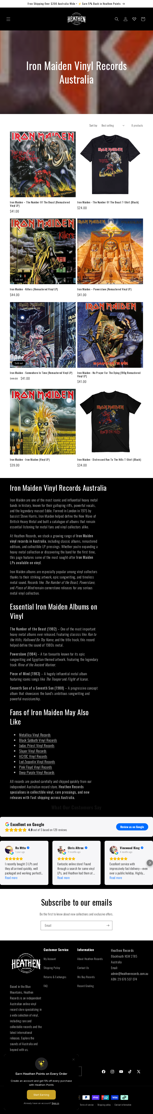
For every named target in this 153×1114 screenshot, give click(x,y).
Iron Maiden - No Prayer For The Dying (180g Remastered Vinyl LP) (108, 374)
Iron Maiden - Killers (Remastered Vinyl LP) (34, 289)
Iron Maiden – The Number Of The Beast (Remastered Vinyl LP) (40, 204)
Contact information (123, 1104)
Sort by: (93, 125)
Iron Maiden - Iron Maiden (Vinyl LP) (30, 459)
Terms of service (87, 1104)
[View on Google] (9, 850)
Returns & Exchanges (55, 977)
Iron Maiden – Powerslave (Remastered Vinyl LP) (104, 289)
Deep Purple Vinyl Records (37, 772)
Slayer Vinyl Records (33, 750)
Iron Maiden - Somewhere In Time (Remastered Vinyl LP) (41, 373)
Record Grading (85, 986)
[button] (8, 19)
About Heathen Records (90, 959)
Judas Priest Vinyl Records (37, 745)
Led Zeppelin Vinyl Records (37, 761)
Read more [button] (11, 877)
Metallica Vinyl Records (35, 734)
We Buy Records (86, 977)
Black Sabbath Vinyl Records (38, 740)
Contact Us (83, 968)
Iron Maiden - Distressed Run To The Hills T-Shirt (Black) (109, 459)
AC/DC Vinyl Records (33, 756)
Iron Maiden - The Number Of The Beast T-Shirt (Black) (108, 202)
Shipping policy (104, 1104)
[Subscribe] (107, 925)
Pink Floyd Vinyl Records (35, 767)
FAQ (46, 986)
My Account (50, 959)
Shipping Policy (52, 968)
